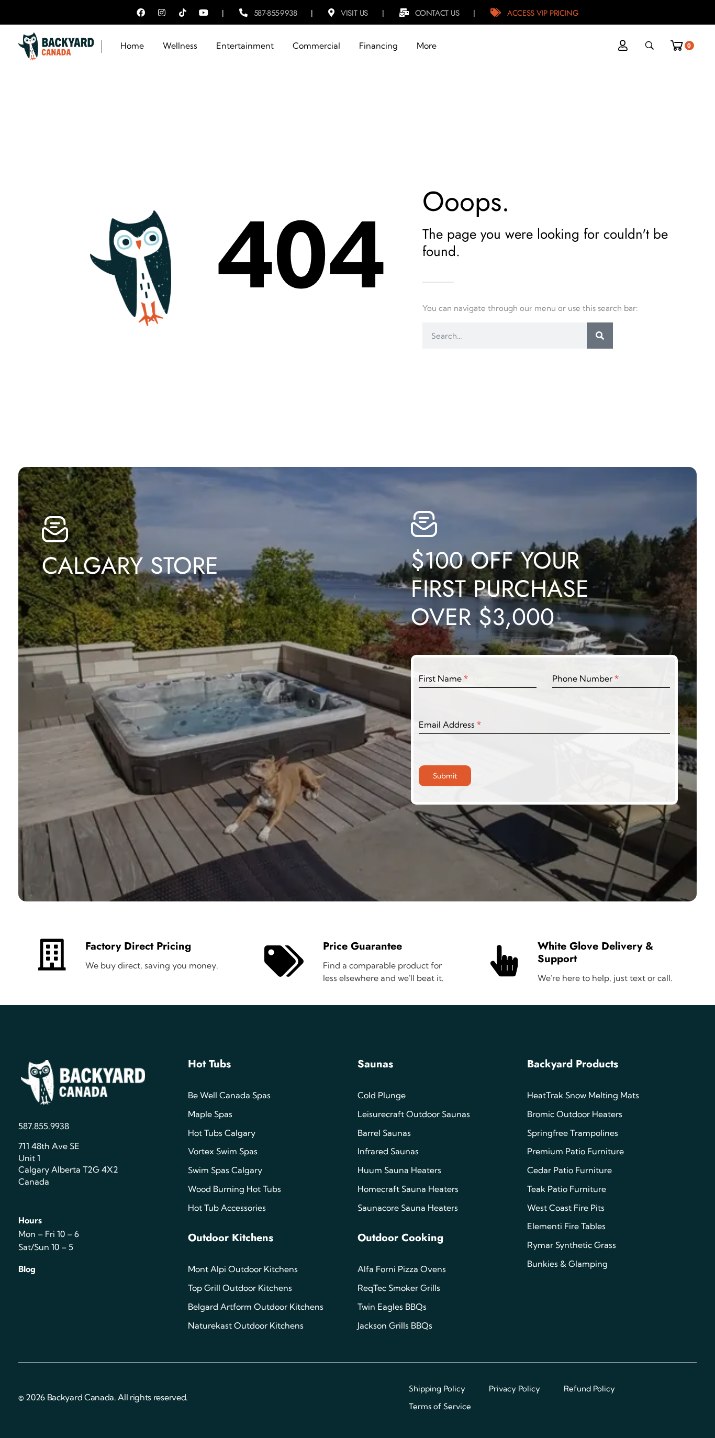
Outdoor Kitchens (230, 1237)
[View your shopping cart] (680, 43)
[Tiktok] (182, 12)
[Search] (600, 335)
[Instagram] (162, 12)
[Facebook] (141, 12)
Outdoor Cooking (400, 1237)
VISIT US (354, 13)
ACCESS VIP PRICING (542, 13)
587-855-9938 (275, 13)
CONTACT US (437, 13)
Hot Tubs (209, 1064)
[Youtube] (203, 12)
